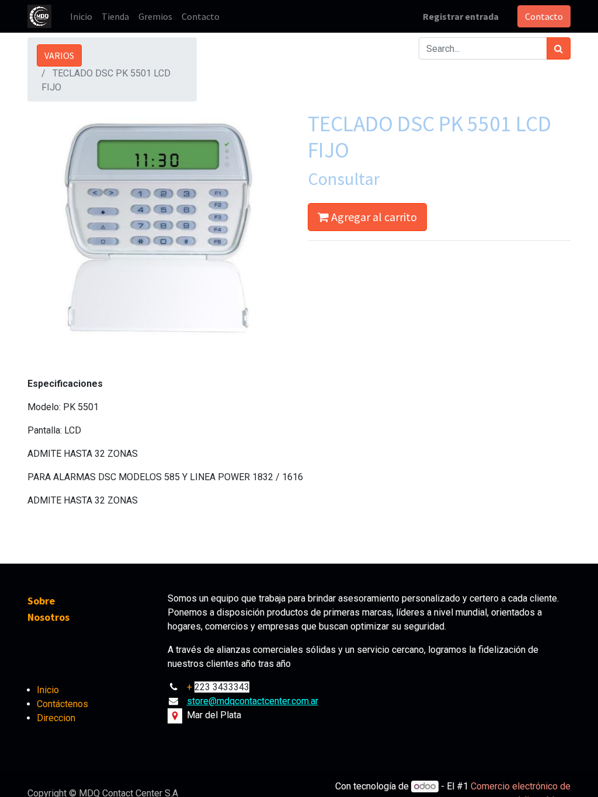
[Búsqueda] (559, 48)
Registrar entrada (461, 16)
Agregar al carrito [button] (373, 216)
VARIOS (59, 55)
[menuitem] (81, 16)
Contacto (544, 16)
